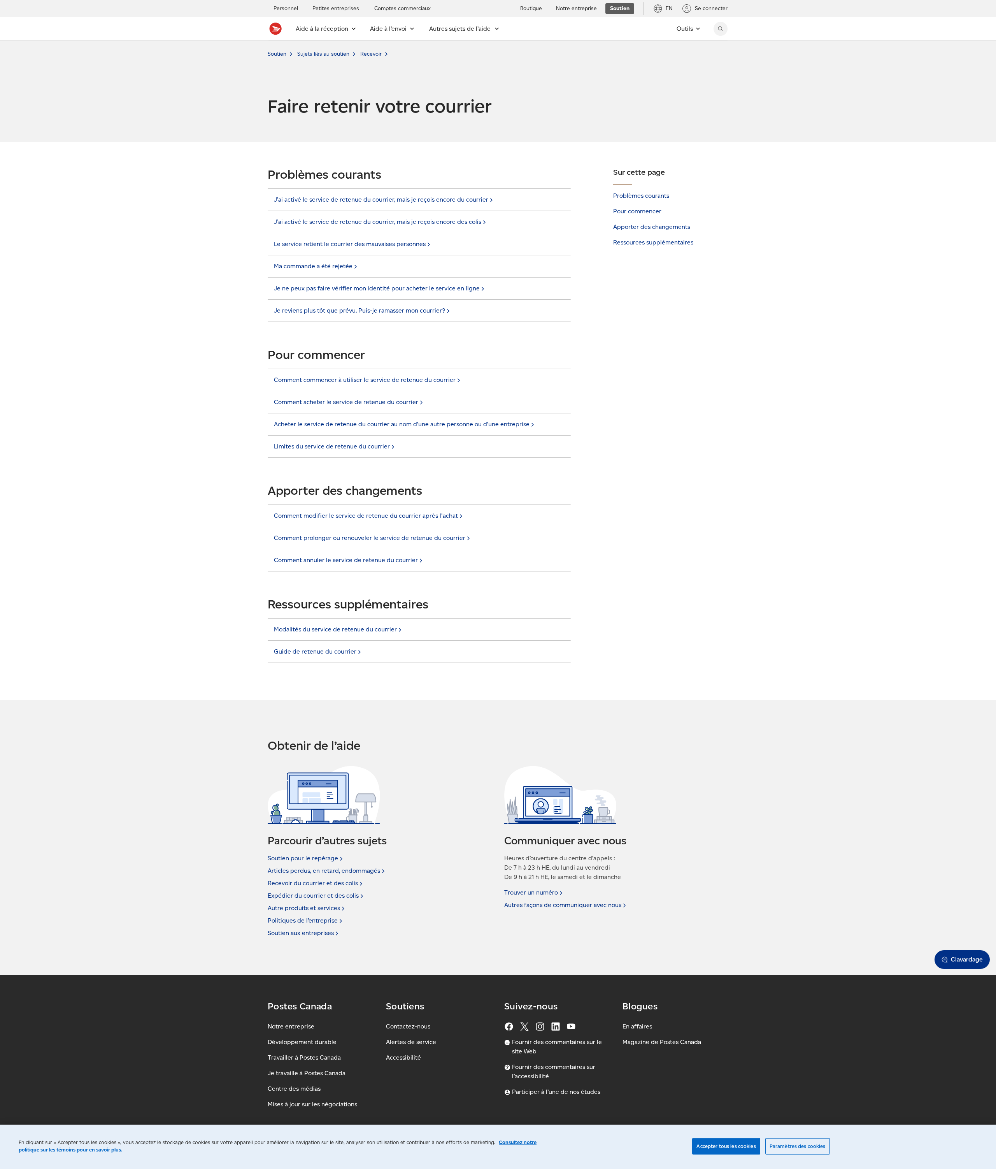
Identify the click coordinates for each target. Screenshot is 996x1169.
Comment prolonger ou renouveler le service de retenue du (369, 537)
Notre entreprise (291, 1026)
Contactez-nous (408, 1026)
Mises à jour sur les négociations (312, 1104)
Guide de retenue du (315, 651)
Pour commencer (637, 211)
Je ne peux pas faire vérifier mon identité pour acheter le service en (377, 288)
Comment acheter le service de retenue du (346, 402)
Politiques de (303, 920)
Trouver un (531, 892)
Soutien (277, 54)
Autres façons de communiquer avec (562, 905)
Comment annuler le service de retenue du (346, 560)
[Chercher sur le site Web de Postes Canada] (721, 29)
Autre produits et (304, 908)
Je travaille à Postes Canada (306, 1073)
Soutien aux (301, 933)
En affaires (637, 1026)
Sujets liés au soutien (323, 54)
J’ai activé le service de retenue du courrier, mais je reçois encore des (377, 221)
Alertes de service (411, 1042)
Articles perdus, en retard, (324, 870)
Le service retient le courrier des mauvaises (350, 244)
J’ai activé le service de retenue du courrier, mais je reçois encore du (381, 199)
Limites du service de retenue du (332, 446)
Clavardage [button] (967, 959)
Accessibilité (403, 1057)
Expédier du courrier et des (313, 895)
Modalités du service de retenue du (335, 629)
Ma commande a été (313, 266)
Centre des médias (294, 1088)
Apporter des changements (651, 226)
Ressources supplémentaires (653, 242)
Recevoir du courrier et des (313, 883)
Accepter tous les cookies (726, 1146)
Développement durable (302, 1042)
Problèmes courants (641, 195)
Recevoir (371, 54)
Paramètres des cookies (798, 1146)
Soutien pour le (303, 858)
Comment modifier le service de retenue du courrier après (366, 515)
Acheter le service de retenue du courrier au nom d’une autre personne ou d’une (402, 424)
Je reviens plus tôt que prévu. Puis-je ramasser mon (359, 310)
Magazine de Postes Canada (661, 1042)
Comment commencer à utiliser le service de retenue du (365, 379)
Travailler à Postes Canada (304, 1057)
